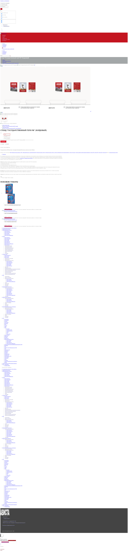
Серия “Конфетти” (7, 255)
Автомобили (6, 319)
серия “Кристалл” (9, 262)
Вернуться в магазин (12, 540)
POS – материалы (5, 364)
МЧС (21, 152)
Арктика (5, 321)
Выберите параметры (8, 209)
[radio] (7, 134)
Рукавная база (6, 495)
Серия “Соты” (6, 256)
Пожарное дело (7, 349)
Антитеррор (6, 320)
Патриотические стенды (40, 152)
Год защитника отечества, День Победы (9, 369)
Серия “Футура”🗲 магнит (8, 235)
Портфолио (4, 45)
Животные (6, 336)
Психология (6, 350)
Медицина (6, 345)
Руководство (6, 355)
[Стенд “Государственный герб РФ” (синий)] (10, 126)
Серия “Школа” (7, 244)
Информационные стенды (7, 230)
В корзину (3, 141)
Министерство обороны (16, 152)
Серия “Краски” (7, 231)
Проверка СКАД (9, 329)
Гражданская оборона (6, 229)
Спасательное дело (7, 356)
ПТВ (5, 348)
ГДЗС (5, 327)
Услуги (3, 43)
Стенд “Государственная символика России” (12, 204)
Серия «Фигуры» (7, 241)
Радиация (6, 351)
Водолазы (6, 323)
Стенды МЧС (6, 357)
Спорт (5, 359)
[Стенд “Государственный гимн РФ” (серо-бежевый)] (11, 128)
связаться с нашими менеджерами (26, 158)
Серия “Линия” (6, 233)
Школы (3, 236)
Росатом (6, 494)
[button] (31, 367)
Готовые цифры (7, 365)
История (7, 328)
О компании (4, 44)
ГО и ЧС (5, 325)
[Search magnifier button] (1, 9)
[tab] (65, 154)
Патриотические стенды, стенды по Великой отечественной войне (57, 152)
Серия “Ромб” (6, 240)
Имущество (6, 338)
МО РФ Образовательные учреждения (9, 306)
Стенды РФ (92, 152)
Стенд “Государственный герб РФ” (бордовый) (10, 63)
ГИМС (5, 326)
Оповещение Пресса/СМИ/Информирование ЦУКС (13, 344)
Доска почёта (6, 335)
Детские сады (4, 254)
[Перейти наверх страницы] (0, 533)
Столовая (6, 360)
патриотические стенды (113, 152)
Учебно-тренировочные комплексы (10, 361)
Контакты (4, 46)
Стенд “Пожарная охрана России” (10, 221)
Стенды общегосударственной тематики (83, 152)
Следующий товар (5, 127)
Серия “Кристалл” (7, 232)
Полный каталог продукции (6, 367)
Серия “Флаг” (8, 341)
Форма (5, 362)
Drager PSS (8, 334)
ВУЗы (5, 324)
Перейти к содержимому (4, 0)
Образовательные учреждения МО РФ (29, 152)
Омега (7, 473)
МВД (11, 152)
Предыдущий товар (5, 125)
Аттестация (6, 322)
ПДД (5, 346)
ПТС (7, 474)
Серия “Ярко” (6, 257)
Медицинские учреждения (7, 286)
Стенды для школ (72, 152)
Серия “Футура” (7, 234)
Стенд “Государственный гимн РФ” (10, 213)
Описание (4, 154)
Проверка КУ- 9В (9, 330)
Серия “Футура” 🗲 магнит (8, 243)
